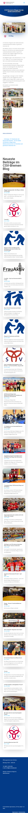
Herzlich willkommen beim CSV (11, 742)
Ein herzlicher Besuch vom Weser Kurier (13, 657)
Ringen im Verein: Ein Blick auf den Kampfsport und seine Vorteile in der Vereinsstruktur (12, 249)
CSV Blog (11, 36)
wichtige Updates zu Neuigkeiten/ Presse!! (13, 684)
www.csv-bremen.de (7, 133)
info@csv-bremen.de (11, 768)
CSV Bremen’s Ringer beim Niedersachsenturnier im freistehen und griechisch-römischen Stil (13, 395)
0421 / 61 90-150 (8, 766)
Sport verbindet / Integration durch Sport (13, 629)
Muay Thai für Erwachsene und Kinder (12, 308)
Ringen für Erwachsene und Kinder (11, 336)
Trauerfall (6, 219)
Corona (5, 671)
